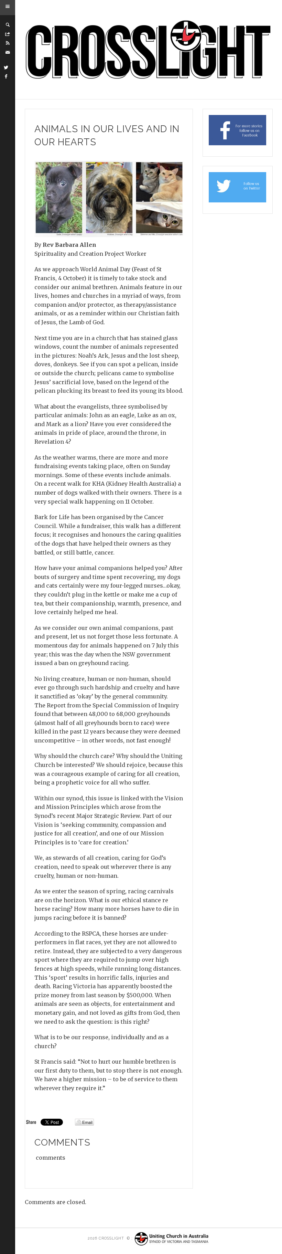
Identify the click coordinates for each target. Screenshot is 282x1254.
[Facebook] (6, 76)
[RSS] (7, 43)
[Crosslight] (149, 49)
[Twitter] (6, 67)
